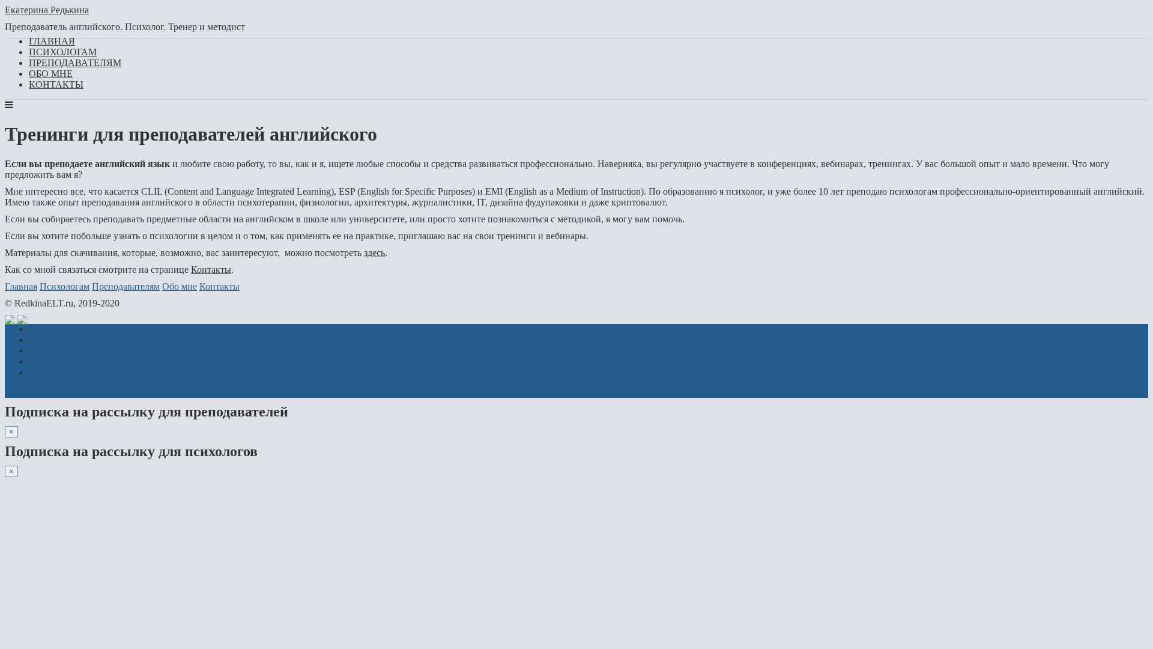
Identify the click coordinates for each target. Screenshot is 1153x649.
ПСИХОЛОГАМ (63, 52)
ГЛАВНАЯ (52, 41)
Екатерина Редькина (47, 10)
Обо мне (179, 286)
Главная (21, 286)
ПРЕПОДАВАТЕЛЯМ (75, 63)
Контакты (211, 269)
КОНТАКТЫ (56, 84)
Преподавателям (126, 286)
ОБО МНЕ (51, 74)
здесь (374, 253)
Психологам (64, 286)
